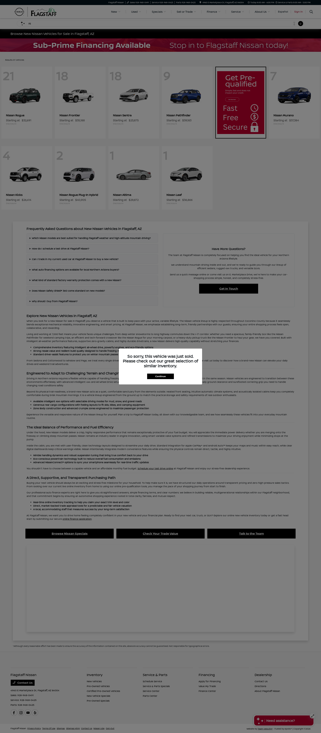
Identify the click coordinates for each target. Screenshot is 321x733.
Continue (160, 376)
